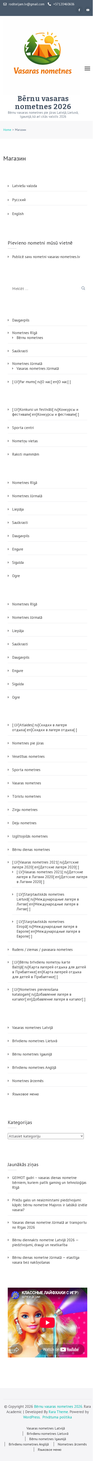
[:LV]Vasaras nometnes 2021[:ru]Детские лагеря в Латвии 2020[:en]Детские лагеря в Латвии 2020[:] (52, 877)
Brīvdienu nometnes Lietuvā (34, 1040)
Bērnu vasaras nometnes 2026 (43, 102)
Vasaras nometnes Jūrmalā (38, 368)
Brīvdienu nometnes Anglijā (34, 1067)
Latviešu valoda (24, 186)
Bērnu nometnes (30, 337)
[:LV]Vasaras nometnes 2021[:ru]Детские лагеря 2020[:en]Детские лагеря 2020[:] (45, 865)
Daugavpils (20, 320)
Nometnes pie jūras (28, 743)
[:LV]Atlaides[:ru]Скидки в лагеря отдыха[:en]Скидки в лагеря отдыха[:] (44, 727)
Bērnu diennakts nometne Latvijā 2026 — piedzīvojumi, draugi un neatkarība (45, 1242)
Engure (17, 549)
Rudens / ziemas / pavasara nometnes (42, 949)
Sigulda (18, 562)
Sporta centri (23, 427)
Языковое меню (25, 1094)
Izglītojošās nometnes (30, 836)
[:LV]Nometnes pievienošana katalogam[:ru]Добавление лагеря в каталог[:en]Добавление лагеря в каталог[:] (49, 994)
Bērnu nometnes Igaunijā (32, 1054)
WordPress (31, 1417)
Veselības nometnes (28, 756)
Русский (19, 200)
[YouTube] (88, 10)
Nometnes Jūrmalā (27, 363)
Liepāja (18, 509)
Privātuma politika (57, 1417)
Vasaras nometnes (26, 783)
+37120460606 (63, 4)
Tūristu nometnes (26, 796)
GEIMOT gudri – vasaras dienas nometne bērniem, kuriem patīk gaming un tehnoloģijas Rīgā (49, 1182)
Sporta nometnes (26, 769)
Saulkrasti (20, 351)
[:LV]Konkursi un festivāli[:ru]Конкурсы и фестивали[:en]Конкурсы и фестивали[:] (45, 412)
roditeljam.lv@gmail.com (26, 4)
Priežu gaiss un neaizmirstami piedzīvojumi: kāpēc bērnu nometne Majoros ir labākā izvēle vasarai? (49, 1205)
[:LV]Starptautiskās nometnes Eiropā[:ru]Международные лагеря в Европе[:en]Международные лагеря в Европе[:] (48, 929)
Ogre (16, 575)
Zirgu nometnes (25, 809)
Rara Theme (58, 1411)
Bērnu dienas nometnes (31, 849)
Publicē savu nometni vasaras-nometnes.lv (46, 256)
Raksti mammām (25, 454)
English (18, 214)
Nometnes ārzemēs (28, 1080)
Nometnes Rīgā (24, 332)
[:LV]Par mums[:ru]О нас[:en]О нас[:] (41, 381)
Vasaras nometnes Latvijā (32, 1027)
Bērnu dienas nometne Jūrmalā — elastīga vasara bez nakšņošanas (45, 1260)
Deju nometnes (24, 823)
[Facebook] (79, 10)
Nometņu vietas (25, 441)
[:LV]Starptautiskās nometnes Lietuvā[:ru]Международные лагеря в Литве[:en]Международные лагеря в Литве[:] (48, 901)
